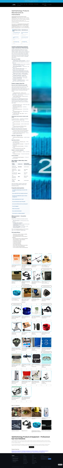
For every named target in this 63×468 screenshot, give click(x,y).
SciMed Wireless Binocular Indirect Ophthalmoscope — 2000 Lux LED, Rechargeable (26, 282)
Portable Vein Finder (16, 153)
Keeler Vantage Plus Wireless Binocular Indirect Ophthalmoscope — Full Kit (46, 316)
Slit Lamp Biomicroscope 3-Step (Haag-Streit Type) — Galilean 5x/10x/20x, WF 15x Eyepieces (46, 382)
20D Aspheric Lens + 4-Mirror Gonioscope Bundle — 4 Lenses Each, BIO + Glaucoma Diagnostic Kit (36, 299)
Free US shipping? (15, 206)
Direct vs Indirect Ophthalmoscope (19, 246)
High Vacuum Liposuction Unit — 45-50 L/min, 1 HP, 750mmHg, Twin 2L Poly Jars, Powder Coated (26, 349)
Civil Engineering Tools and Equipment (36, 418)
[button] (27, 4)
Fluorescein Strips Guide (17, 240)
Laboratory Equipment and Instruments (46, 418)
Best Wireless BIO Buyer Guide (18, 235)
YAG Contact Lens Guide (17, 241)
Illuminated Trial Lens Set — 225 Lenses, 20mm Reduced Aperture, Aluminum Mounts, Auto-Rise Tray (26, 382)
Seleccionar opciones (26, 269)
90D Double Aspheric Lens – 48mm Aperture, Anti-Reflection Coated (46, 332)
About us (33, 456)
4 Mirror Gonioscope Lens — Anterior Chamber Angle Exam (26, 332)
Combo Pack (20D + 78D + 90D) (18, 113)
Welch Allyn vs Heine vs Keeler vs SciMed (20, 234)
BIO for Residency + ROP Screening (19, 239)
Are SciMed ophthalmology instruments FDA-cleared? (19, 190)
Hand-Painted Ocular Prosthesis (18, 157)
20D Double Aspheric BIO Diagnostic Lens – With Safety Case (16, 298)
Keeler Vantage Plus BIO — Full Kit (19, 96)
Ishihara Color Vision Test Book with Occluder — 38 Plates (46, 281)
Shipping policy (25, 459)
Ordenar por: (36, 253)
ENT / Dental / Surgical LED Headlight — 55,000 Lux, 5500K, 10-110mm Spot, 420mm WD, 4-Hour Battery (16, 317)
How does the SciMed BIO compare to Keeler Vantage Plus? (19, 196)
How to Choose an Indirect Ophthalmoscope (20, 247)
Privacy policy (24, 456)
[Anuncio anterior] (23, 1)
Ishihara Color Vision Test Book (18, 146)
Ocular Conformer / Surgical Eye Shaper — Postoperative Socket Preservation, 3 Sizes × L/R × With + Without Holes (46, 349)
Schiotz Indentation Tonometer (18, 143)
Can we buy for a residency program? (18, 213)
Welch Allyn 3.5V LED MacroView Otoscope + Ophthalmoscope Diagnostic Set (36, 365)
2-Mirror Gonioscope (16, 121)
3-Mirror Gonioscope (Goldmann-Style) (19, 126)
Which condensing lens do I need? (18, 199)
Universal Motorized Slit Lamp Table (19, 148)
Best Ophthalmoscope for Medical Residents (20, 238)
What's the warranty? (15, 208)
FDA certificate (25, 463)
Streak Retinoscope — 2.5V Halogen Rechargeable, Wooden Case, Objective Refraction (26, 365)
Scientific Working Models (46, 430)
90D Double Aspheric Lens (17, 111)
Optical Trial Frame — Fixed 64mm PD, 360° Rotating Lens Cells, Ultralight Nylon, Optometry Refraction (16, 398)
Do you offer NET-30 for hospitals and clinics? (20, 193)
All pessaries (33, 463)
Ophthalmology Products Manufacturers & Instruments (36, 431)
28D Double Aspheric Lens (17, 106)
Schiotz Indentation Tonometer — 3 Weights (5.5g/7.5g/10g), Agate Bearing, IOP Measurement (36, 282)
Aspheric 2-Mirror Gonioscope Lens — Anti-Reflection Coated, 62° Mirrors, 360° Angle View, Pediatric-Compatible (16, 349)
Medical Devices (24, 430)
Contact (33, 459)
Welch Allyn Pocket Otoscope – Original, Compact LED (36, 332)
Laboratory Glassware (15, 430)
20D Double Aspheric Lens (17, 104)
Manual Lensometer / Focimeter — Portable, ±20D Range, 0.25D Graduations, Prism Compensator (36, 382)
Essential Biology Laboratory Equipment (26, 418)
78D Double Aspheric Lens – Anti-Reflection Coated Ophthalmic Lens (26, 316)
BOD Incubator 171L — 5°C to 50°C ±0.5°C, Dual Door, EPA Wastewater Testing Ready (36, 349)
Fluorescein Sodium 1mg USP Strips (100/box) (20, 130)
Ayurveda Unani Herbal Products (15, 418)
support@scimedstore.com (15, 460)
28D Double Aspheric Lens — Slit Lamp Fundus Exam (16, 281)
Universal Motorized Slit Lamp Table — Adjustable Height (16, 332)
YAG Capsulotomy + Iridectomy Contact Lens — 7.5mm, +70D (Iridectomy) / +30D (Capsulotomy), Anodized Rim (46, 299)
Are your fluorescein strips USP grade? (18, 201)
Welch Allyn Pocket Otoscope (18, 137)
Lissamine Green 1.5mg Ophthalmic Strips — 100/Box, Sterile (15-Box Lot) (36, 316)
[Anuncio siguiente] (39, 1)
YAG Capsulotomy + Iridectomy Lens (19, 141)
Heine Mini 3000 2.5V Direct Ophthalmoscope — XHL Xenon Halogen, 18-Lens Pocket (15, 382)
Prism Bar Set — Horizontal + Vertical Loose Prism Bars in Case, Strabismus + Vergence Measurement (16, 365)
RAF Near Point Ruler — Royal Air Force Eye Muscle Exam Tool (36, 265)
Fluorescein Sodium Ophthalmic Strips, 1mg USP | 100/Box (16, 265)
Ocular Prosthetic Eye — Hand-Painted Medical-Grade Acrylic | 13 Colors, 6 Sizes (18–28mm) (26, 266)
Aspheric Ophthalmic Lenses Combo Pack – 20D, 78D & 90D (46, 265)
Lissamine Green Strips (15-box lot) (19, 132)
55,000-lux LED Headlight (17, 151)
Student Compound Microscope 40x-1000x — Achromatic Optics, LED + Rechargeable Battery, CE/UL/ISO (26, 398)
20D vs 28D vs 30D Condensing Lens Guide (20, 245)
